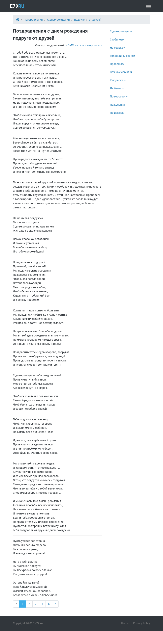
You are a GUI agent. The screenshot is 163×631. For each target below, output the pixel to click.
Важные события (121, 72)
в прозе (92, 45)
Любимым (116, 88)
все (100, 45)
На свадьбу (117, 47)
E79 (17, 6)
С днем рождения (121, 31)
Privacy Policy (141, 623)
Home (124, 623)
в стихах (80, 45)
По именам (117, 112)
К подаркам (117, 80)
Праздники (117, 64)
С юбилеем (117, 39)
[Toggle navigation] (148, 6)
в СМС (70, 45)
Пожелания (117, 104)
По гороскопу (119, 96)
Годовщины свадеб (122, 55)
